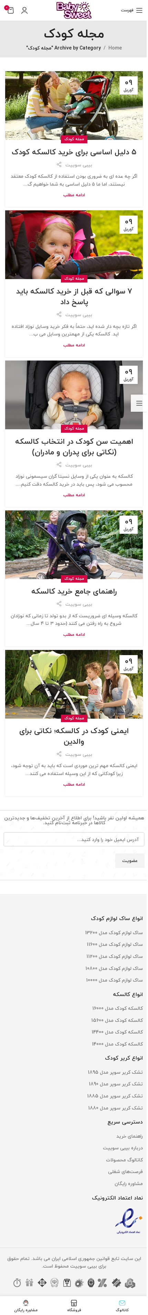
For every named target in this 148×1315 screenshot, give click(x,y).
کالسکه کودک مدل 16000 (117, 1008)
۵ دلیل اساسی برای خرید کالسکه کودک (74, 151)
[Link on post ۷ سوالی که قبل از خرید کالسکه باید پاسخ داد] (74, 244)
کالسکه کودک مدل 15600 (117, 1020)
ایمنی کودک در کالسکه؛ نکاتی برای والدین (74, 736)
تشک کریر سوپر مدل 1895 (115, 1072)
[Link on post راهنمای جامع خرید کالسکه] (74, 544)
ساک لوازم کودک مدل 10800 (114, 968)
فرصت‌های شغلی (125, 1171)
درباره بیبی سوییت (123, 1147)
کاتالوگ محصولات (124, 1160)
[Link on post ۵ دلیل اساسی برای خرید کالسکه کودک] (74, 105)
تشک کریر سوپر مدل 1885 (115, 1096)
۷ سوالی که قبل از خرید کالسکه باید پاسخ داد (74, 296)
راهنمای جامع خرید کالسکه (74, 591)
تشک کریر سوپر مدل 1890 (116, 1084)
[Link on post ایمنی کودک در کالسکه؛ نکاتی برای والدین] (74, 684)
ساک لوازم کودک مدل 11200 (114, 956)
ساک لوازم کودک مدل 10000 (114, 980)
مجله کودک (74, 139)
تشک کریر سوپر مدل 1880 (115, 1108)
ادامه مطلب (74, 195)
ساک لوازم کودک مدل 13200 (114, 932)
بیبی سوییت (78, 165)
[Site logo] (74, 9)
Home (115, 48)
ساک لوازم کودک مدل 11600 (115, 944)
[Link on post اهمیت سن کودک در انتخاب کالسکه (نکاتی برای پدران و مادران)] (74, 395)
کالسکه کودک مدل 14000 (117, 1044)
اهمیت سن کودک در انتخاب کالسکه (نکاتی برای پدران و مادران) (74, 446)
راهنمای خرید (129, 1136)
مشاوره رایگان (129, 1183)
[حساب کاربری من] (24, 10)
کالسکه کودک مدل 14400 (117, 1032)
